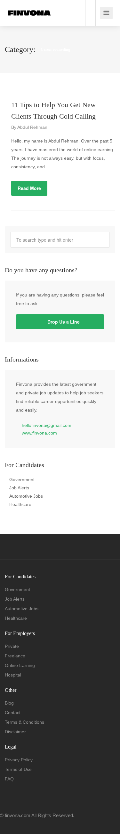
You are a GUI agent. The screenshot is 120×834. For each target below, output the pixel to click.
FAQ (9, 778)
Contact (12, 712)
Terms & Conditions (24, 722)
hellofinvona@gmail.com (46, 425)
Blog (9, 703)
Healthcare (20, 504)
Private (12, 646)
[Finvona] (29, 5)
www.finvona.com (39, 432)
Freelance (15, 655)
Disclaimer (15, 731)
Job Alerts (19, 487)
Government (22, 479)
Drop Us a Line (63, 321)
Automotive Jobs (26, 496)
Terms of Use (18, 769)
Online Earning (20, 665)
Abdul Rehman (32, 127)
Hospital (13, 674)
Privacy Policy (19, 759)
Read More (29, 188)
